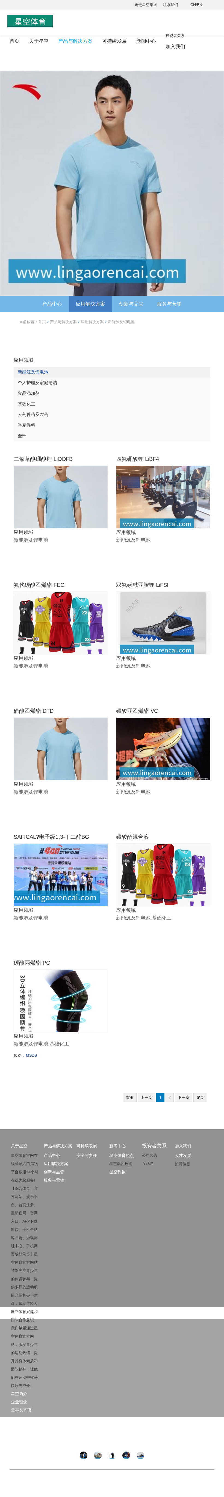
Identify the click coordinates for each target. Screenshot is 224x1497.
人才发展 (183, 1155)
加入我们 (175, 46)
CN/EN (196, 4)
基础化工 (26, 404)
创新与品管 (131, 304)
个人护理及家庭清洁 (37, 382)
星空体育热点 (121, 1155)
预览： (19, 1055)
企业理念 (19, 1402)
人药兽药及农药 (33, 414)
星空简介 (19, 1393)
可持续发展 (114, 41)
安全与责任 (86, 1155)
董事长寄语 (21, 1410)
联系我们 (170, 4)
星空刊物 (117, 1172)
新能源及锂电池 (121, 322)
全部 (22, 435)
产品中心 (52, 304)
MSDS (31, 1055)
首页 (14, 41)
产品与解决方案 (75, 41)
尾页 (200, 1097)
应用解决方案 (90, 304)
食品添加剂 (29, 393)
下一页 (183, 1097)
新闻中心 (146, 41)
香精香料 (26, 425)
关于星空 (39, 41)
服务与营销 (169, 304)
